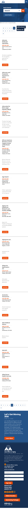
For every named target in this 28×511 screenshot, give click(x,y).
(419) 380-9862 (5, 298)
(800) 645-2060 (5, 352)
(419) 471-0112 (5, 270)
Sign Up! (8, 483)
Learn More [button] (5, 65)
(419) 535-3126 (5, 148)
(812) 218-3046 (5, 179)
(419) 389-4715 (5, 79)
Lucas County (8, 15)
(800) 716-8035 (5, 326)
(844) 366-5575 (5, 45)
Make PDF (20, 29)
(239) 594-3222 (5, 241)
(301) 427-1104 (5, 212)
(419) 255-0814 (5, 111)
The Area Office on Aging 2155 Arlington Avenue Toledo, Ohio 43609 (11, 466)
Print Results (21, 27)
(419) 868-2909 (5, 378)
